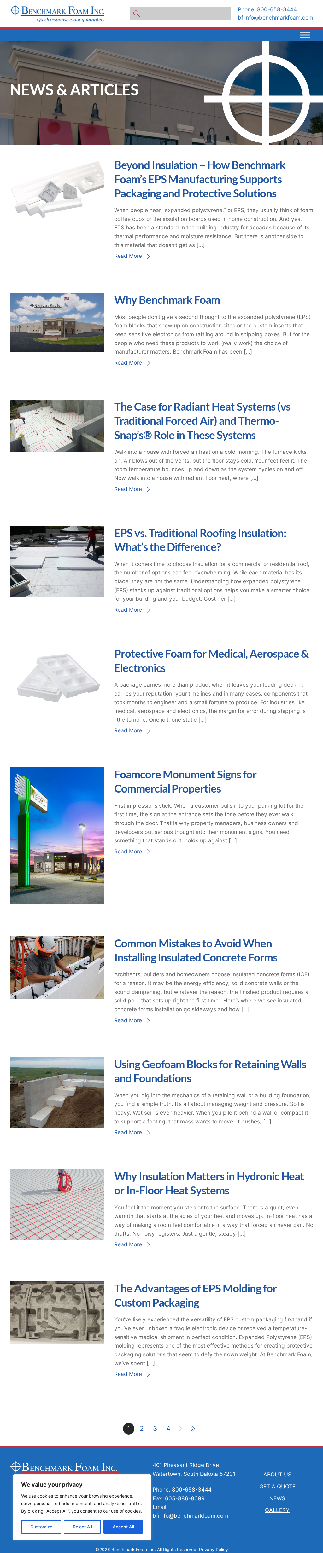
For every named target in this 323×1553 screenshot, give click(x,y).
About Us (277, 1474)
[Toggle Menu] (305, 35)
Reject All (82, 1526)
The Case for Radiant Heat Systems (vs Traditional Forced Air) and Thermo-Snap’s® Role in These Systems (202, 420)
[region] (82, 1507)
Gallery (277, 1510)
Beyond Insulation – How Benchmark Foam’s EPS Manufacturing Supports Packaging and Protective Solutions (199, 178)
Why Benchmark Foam (167, 299)
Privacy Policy (213, 1549)
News (277, 1498)
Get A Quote (277, 1486)
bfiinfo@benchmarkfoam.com (275, 17)
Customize (41, 1526)
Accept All (123, 1526)
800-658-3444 (277, 9)
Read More (128, 255)
